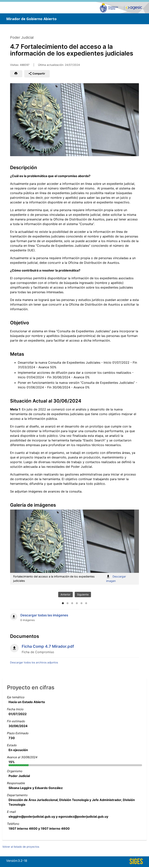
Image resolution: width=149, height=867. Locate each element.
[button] (16, 73)
